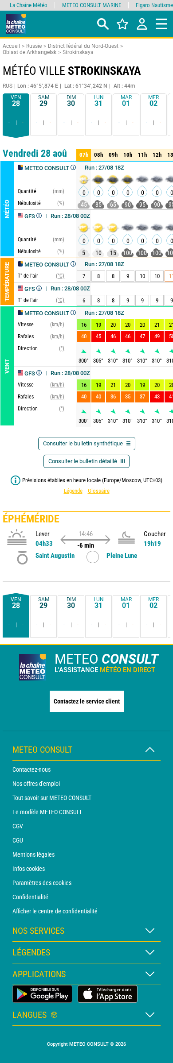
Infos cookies (28, 868)
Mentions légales (33, 854)
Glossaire (99, 490)
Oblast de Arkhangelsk (29, 52)
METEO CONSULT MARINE (91, 5)
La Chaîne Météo (28, 5)
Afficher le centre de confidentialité (55, 911)
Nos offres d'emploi (36, 783)
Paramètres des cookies (41, 882)
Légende (73, 490)
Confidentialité (30, 897)
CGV (17, 826)
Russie (34, 46)
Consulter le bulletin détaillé (83, 461)
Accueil (11, 46)
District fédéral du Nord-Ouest (83, 46)
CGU (17, 840)
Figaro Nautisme (154, 5)
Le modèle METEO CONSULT (47, 812)
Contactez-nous (31, 769)
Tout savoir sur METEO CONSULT (51, 797)
